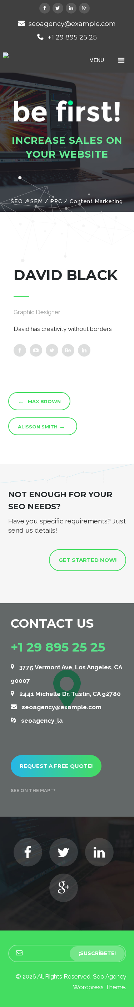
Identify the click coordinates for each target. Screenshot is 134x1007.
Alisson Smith (41, 426)
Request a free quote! (56, 766)
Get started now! (87, 560)
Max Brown (39, 401)
